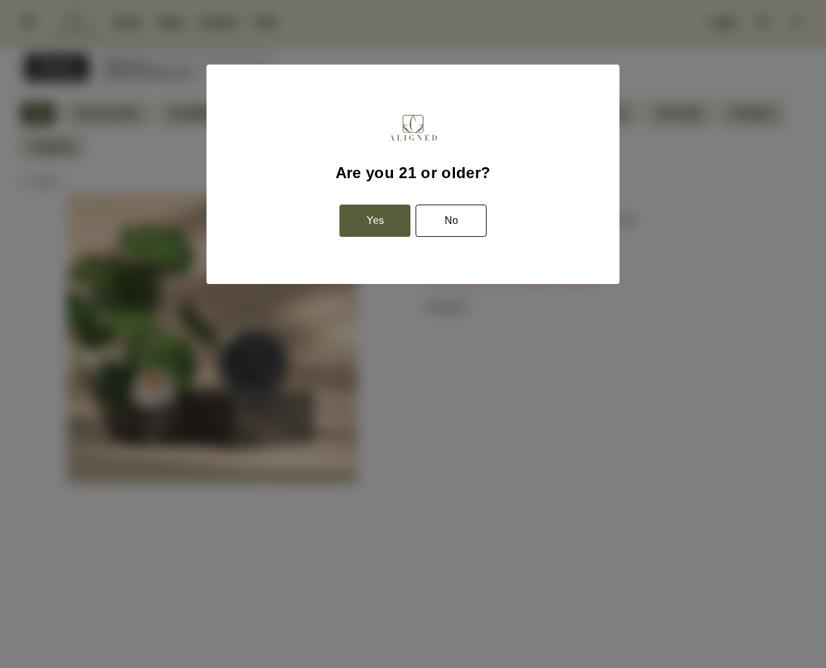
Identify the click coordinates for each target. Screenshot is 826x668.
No (451, 220)
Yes (375, 220)
